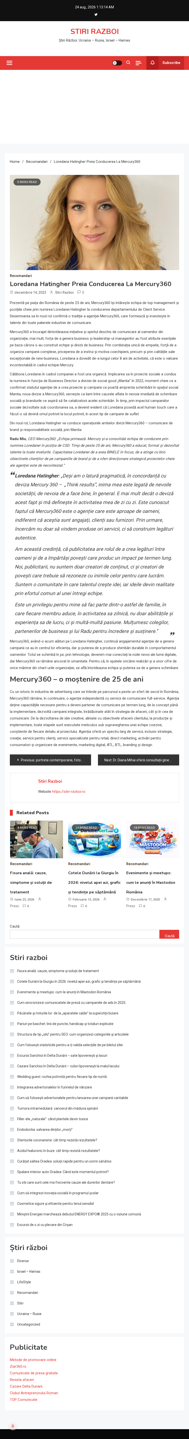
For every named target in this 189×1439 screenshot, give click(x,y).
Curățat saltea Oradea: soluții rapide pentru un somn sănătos (64, 1161)
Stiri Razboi (64, 292)
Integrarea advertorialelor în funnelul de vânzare (54, 1087)
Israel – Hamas (28, 1271)
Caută (14, 926)
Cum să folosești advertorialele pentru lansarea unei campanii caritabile (72, 1098)
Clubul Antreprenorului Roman (34, 1393)
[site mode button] (117, 63)
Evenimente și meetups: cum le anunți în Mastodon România (150, 882)
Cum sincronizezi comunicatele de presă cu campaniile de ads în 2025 (71, 1003)
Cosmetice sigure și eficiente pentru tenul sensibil (55, 1204)
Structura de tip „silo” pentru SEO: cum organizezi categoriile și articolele (73, 1034)
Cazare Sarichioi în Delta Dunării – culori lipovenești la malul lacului (68, 1066)
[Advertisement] (94, 106)
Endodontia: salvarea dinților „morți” (45, 1130)
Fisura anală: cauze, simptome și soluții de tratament (31, 882)
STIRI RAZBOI (94, 32)
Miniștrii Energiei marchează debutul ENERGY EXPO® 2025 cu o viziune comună (79, 1214)
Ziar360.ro (18, 1366)
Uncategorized (28, 1324)
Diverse (23, 1261)
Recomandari (21, 276)
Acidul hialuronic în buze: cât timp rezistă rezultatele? (58, 1151)
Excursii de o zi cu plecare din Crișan (45, 1225)
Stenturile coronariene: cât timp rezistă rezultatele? (57, 1140)
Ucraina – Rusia (29, 1314)
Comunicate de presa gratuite (34, 1373)
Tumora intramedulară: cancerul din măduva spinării (57, 1108)
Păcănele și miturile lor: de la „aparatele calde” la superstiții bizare (67, 1013)
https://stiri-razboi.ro (68, 791)
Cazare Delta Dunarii (26, 1386)
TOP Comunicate (23, 1399)
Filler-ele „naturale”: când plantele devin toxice (52, 1119)
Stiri (20, 1303)
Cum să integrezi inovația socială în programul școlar (58, 1193)
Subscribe (171, 63)
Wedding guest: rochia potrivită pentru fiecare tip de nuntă (62, 1077)
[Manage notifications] (13, 1426)
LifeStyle (24, 1282)
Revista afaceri (22, 1380)
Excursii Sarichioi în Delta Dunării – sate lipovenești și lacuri (62, 1055)
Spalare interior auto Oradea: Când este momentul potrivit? (63, 1172)
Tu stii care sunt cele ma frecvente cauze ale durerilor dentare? (66, 1182)
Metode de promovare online (33, 1360)
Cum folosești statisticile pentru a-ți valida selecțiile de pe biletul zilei (70, 1045)
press (14, 906)
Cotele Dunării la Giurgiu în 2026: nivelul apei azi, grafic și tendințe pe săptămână (94, 882)
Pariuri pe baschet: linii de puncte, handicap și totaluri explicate (65, 1024)
